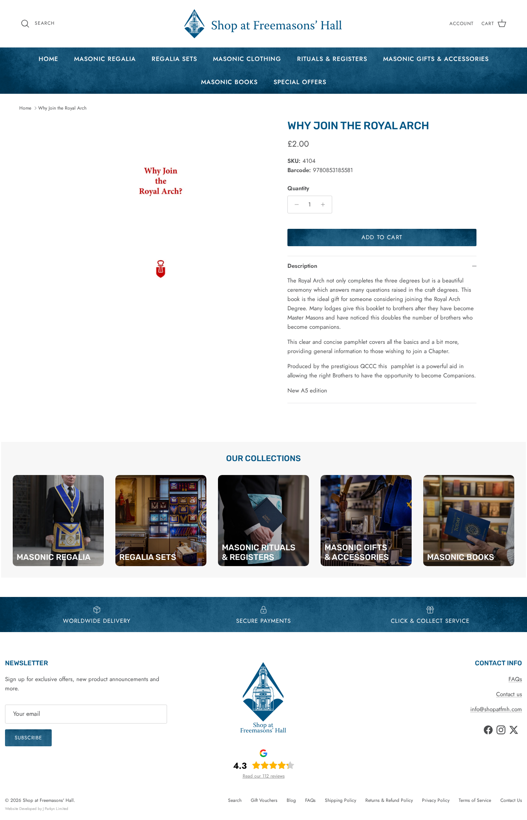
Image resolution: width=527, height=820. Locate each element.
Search (235, 800)
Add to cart (381, 237)
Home (48, 58)
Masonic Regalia (105, 58)
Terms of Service (475, 800)
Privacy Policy (435, 800)
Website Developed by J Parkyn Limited (36, 809)
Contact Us (511, 800)
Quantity (298, 188)
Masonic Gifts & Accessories (436, 58)
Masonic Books (229, 82)
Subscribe (28, 737)
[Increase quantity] (325, 204)
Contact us (509, 694)
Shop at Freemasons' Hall (48, 800)
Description (302, 266)
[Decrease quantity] (294, 204)
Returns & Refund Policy (389, 800)
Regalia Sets (174, 58)
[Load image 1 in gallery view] (160, 225)
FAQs (515, 679)
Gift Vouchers (264, 800)
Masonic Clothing (247, 58)
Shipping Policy (340, 800)
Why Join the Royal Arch (62, 108)
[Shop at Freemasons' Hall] (263, 24)
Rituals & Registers (332, 58)
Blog (291, 800)
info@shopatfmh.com (496, 709)
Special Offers (300, 82)
